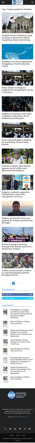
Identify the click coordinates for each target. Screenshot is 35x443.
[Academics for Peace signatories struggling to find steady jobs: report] (17, 51)
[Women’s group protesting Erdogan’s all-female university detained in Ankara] (17, 234)
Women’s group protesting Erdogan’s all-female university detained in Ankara (17, 246)
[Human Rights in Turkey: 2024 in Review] (5, 351)
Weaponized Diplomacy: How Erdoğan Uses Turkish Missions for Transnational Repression (21, 333)
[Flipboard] (10, 429)
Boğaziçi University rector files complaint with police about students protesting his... (17, 116)
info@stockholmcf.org (21, 417)
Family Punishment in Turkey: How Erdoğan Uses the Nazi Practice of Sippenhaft (20, 370)
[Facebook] (5, 429)
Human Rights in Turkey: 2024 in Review (20, 350)
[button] (3, 2)
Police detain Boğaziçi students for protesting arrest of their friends (17, 142)
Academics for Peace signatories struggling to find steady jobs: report (17, 63)
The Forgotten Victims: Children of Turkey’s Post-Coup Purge (20, 342)
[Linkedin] (15, 429)
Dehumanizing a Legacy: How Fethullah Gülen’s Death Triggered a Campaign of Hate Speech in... (21, 360)
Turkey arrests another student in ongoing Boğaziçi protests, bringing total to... (16, 272)
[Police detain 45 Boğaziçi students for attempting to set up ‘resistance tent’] (17, 77)
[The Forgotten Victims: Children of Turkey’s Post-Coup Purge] (5, 342)
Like (31, 294)
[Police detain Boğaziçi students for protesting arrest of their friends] (17, 130)
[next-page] (20, 283)
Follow (30, 298)
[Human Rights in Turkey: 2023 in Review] (5, 379)
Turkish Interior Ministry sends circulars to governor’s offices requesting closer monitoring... (17, 37)
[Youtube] (29, 429)
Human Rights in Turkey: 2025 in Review (20, 322)
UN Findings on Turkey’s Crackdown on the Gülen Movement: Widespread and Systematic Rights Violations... (21, 314)
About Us (12, 435)
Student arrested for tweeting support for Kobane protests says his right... (17, 220)
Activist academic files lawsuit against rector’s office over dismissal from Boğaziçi (16, 168)
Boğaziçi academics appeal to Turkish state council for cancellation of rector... (16, 194)
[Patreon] (20, 429)
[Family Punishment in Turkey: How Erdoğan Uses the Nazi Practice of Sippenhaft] (5, 369)
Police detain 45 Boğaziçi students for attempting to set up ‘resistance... (17, 90)
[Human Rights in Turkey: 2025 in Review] (5, 324)
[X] (25, 429)
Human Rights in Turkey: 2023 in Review (20, 378)
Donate (23, 435)
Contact (18, 435)
